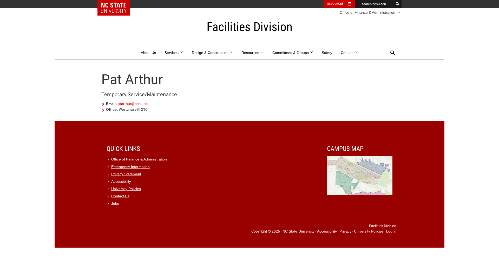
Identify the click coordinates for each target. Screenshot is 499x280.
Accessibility (121, 182)
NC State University (298, 231)
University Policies (126, 189)
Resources (335, 3)
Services (172, 53)
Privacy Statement (126, 174)
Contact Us (120, 196)
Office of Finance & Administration (367, 12)
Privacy (345, 231)
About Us (148, 53)
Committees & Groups (291, 53)
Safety (327, 53)
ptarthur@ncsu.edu (133, 104)
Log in (391, 231)
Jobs (115, 204)
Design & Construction (210, 53)
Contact (347, 53)
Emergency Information (130, 167)
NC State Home (117, 4)
